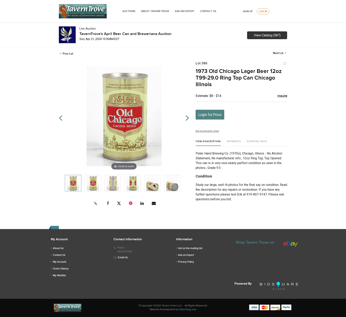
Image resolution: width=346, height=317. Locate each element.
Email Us (123, 257)
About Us (58, 248)
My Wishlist (59, 275)
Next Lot (278, 53)
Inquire (282, 96)
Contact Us (208, 11)
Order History (61, 268)
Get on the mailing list (190, 248)
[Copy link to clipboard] (95, 203)
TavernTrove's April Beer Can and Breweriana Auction (125, 34)
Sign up (248, 11)
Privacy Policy (186, 261)
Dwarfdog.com (187, 309)
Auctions (128, 11)
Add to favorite (284, 64)
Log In (263, 11)
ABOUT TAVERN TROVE (155, 11)
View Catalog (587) (267, 35)
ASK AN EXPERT (184, 11)
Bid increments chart (207, 131)
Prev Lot (67, 53)
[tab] (208, 143)
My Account (59, 261)
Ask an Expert (186, 255)
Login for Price (209, 115)
